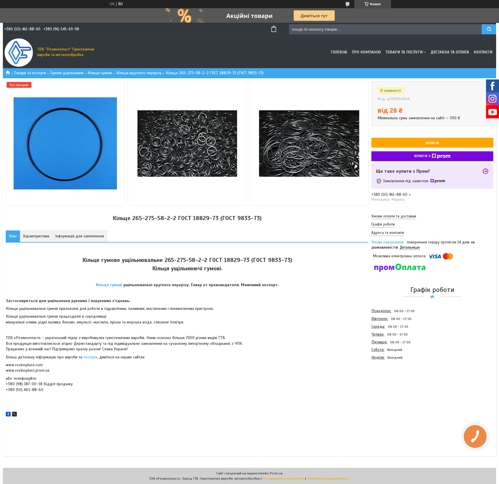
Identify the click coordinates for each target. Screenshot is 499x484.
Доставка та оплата (450, 52)
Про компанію (366, 52)
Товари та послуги (404, 52)
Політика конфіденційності (328, 478)
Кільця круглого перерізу (139, 72)
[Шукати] (489, 29)
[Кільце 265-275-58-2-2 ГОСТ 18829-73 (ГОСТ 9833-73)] (391, 392)
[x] (14, 415)
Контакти (483, 52)
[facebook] (8, 415)
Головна (339, 52)
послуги (90, 357)
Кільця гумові (99, 72)
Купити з (422, 156)
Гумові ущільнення (66, 72)
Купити (432, 143)
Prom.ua (276, 473)
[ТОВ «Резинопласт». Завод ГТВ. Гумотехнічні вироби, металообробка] (18, 52)
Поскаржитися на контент (283, 478)
